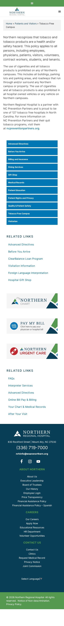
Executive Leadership (32, 480)
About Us (32, 476)
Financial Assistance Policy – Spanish (32, 505)
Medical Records (16, 182)
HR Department (32, 531)
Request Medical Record (32, 557)
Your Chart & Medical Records (27, 406)
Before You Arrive (16, 151)
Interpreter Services (20, 385)
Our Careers (32, 519)
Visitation (12, 221)
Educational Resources (32, 527)
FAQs (11, 378)
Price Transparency (32, 497)
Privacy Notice (32, 562)
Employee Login (32, 493)
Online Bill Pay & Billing (22, 399)
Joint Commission (32, 566)
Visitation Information (21, 265)
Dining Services (15, 167)
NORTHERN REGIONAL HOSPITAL (17, 11)
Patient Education (16, 190)
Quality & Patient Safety (19, 206)
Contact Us (32, 549)
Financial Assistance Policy (32, 501)
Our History (32, 488)
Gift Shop (12, 175)
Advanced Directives (18, 144)
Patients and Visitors (26, 23)
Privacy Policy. (14, 604)
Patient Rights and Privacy (21, 198)
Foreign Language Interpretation (28, 272)
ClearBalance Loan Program (25, 258)
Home (9, 23)
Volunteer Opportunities (32, 535)
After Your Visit (17, 414)
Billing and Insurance (18, 159)
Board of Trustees (32, 484)
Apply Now (32, 523)
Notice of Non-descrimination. (34, 600)
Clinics (32, 553)
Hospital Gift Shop (19, 280)
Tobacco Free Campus (19, 213)
